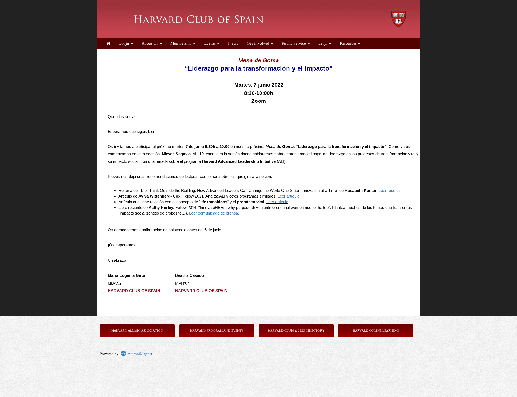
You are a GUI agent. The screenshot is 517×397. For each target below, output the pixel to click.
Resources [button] (349, 43)
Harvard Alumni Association (137, 331)
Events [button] (210, 43)
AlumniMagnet (139, 353)
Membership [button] (181, 43)
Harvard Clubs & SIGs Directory (296, 331)
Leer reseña (389, 190)
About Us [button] (150, 43)
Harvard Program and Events (216, 331)
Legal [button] (323, 43)
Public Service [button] (294, 43)
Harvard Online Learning (376, 331)
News (233, 43)
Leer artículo (288, 196)
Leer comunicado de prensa (213, 213)
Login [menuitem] (124, 43)
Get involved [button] (258, 43)
